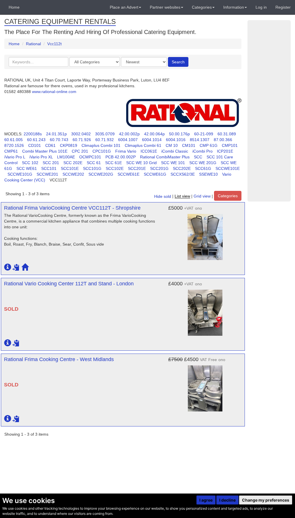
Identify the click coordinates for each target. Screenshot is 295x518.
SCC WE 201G (202, 162)
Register (283, 7)
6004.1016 (176, 139)
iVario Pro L (14, 157)
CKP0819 (68, 145)
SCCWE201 (47, 174)
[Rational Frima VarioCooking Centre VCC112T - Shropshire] (205, 234)
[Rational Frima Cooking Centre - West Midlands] (205, 385)
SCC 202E (72, 162)
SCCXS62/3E (183, 174)
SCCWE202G (100, 174)
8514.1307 (199, 139)
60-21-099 (203, 134)
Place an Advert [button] (124, 7)
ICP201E (225, 151)
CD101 (34, 145)
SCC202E (182, 168)
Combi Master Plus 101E (44, 151)
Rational (33, 43)
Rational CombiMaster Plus (165, 157)
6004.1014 (152, 139)
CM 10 (172, 145)
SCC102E (115, 168)
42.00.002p (129, 134)
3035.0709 (105, 134)
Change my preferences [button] (265, 500)
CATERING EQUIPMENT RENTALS (60, 21)
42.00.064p (154, 134)
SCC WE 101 (173, 162)
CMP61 (11, 151)
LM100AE (66, 157)
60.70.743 (59, 139)
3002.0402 (81, 134)
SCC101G (92, 168)
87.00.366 (223, 139)
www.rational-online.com (54, 91)
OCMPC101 (90, 157)
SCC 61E (113, 162)
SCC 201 (51, 162)
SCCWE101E (227, 168)
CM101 (188, 145)
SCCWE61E (128, 174)
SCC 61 (94, 162)
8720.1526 (14, 145)
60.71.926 (82, 139)
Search (178, 62)
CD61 (50, 145)
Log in (261, 7)
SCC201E (137, 168)
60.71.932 (104, 139)
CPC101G (101, 151)
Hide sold (162, 196)
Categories (228, 195)
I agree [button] (206, 500)
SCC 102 (30, 162)
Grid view (202, 196)
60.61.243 (36, 139)
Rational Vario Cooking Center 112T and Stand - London (69, 283)
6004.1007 (128, 139)
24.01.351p (56, 134)
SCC (198, 157)
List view (182, 196)
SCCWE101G (19, 174)
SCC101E (70, 168)
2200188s (33, 134)
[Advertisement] (269, 110)
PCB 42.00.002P (120, 157)
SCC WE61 (26, 168)
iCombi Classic (174, 151)
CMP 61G (209, 145)
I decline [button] (227, 500)
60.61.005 (13, 139)
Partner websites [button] (165, 7)
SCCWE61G (155, 174)
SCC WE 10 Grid (141, 162)
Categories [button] (202, 7)
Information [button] (233, 7)
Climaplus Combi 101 (101, 145)
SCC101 (48, 168)
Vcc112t (54, 43)
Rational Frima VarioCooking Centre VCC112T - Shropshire (72, 208)
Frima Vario (125, 151)
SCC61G (203, 168)
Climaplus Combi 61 (143, 145)
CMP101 (230, 145)
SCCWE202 (73, 174)
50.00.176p (179, 134)
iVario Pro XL (41, 157)
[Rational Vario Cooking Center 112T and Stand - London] (205, 310)
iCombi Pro (202, 151)
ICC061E (149, 151)
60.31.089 (227, 134)
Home (14, 7)
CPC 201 (80, 151)
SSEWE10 (208, 174)
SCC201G (159, 168)
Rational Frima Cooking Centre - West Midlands (59, 359)
